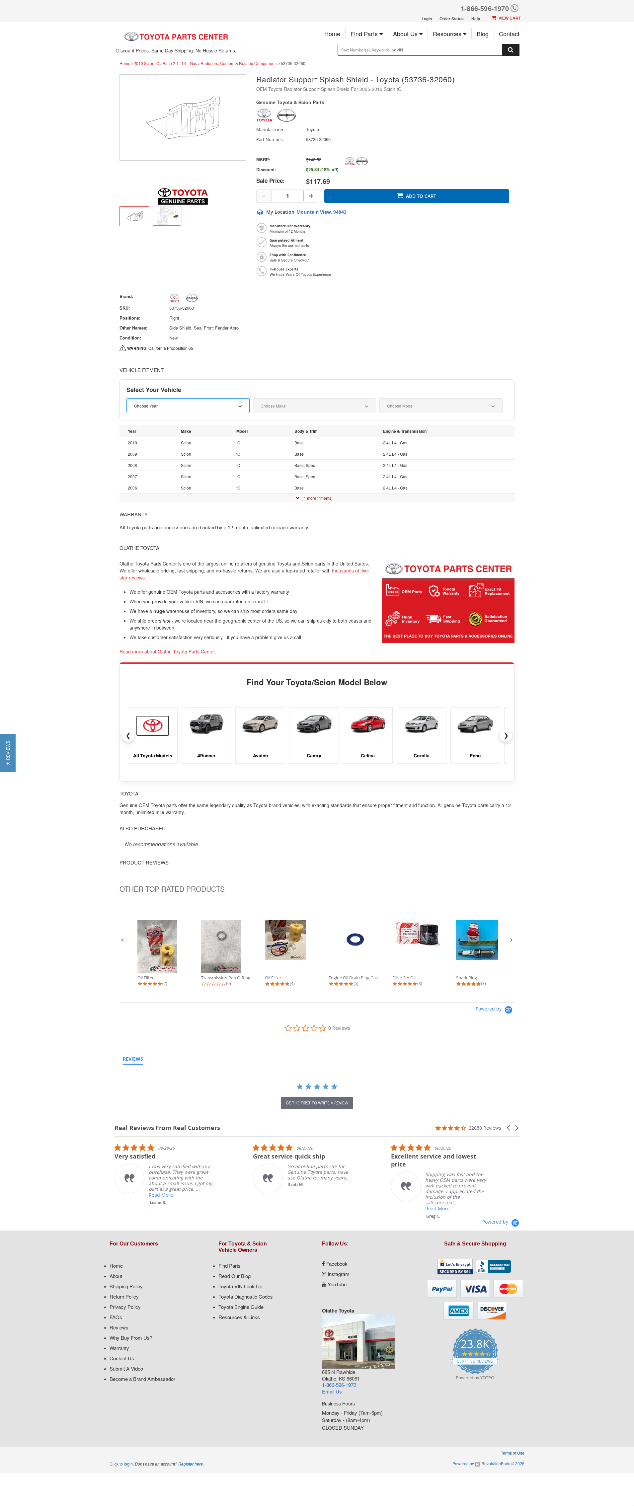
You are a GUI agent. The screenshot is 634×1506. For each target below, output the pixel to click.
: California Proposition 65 (160, 348)
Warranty (119, 1347)
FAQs (116, 1317)
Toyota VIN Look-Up (240, 1286)
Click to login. (122, 1464)
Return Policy (124, 1296)
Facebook (336, 1263)
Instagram (338, 1273)
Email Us (332, 1391)
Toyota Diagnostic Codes (245, 1296)
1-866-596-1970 (485, 8)
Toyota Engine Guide (241, 1306)
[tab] (133, 1060)
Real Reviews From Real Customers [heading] (167, 1128)
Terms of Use (512, 1453)
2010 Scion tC (146, 63)
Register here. (191, 1464)
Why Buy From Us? (131, 1337)
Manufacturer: (270, 129)
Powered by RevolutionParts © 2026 (488, 1463)
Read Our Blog (234, 1275)
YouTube (336, 1284)
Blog (483, 33)
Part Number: (269, 139)
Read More (161, 1195)
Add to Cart (421, 196)
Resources (448, 33)
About (116, 1275)
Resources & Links (239, 1317)
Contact (509, 33)
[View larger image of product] (134, 216)
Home (332, 33)
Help (475, 19)
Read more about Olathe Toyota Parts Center (167, 651)
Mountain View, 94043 (321, 212)
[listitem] (164, 1174)
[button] (122, 940)
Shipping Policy (126, 1286)
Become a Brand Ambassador (142, 1378)
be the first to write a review (317, 1103)
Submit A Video (126, 1368)
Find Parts (365, 33)
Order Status (451, 19)
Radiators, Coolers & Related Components (238, 63)
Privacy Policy (125, 1306)
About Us (406, 33)
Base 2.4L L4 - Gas (180, 63)
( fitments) (317, 498)
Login (427, 19)
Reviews (119, 1327)
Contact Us (122, 1358)
